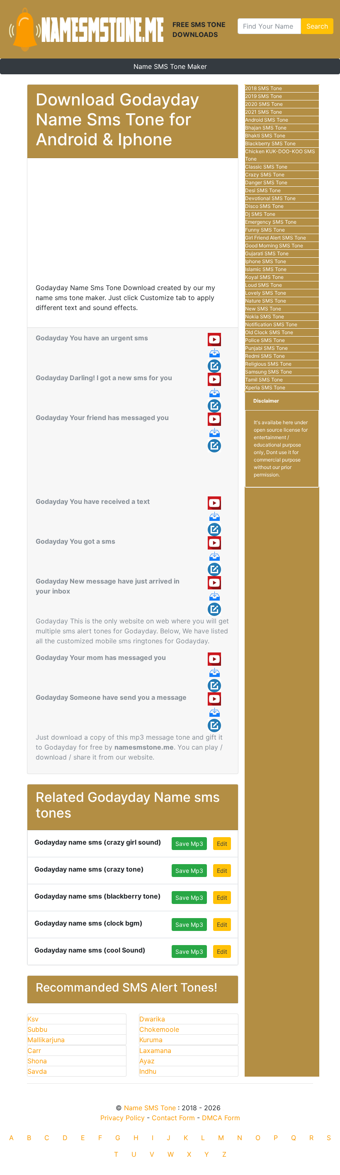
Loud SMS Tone (263, 285)
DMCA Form (221, 1118)
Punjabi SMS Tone (266, 348)
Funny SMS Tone (265, 230)
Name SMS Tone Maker (170, 66)
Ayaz (147, 1061)
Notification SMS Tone (271, 324)
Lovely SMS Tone (265, 293)
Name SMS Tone (150, 1108)
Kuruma (151, 1040)
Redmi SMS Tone (265, 356)
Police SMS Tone (265, 340)
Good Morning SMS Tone (274, 245)
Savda (37, 1071)
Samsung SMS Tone (268, 372)
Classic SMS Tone (266, 167)
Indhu (147, 1071)
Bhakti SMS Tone (265, 135)
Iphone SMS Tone (265, 261)
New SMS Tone (263, 308)
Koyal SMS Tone (264, 277)
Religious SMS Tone (268, 364)
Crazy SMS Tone (264, 174)
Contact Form (173, 1118)
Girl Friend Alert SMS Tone (275, 238)
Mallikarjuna (46, 1040)
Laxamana (155, 1050)
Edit (222, 843)
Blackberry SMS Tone (270, 143)
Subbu (37, 1029)
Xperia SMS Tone (265, 387)
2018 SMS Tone (263, 88)
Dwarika (152, 1019)
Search (317, 26)
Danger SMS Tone (266, 182)
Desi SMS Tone (263, 190)
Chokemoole (159, 1029)
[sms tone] (86, 29)
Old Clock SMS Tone (269, 332)
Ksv (33, 1019)
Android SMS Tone (266, 120)
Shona (37, 1061)
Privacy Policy (122, 1118)
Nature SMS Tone (265, 301)
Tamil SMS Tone (264, 379)
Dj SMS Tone (260, 214)
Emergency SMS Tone (270, 222)
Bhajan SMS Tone (266, 128)
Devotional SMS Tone (270, 198)
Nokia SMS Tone (264, 316)
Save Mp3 (189, 843)
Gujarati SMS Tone (267, 253)
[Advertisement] (133, 224)
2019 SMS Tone (263, 96)
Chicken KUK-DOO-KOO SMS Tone (280, 155)
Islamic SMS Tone (266, 269)
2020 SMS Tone (264, 104)
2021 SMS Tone (263, 112)
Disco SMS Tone (264, 206)
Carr (34, 1050)
